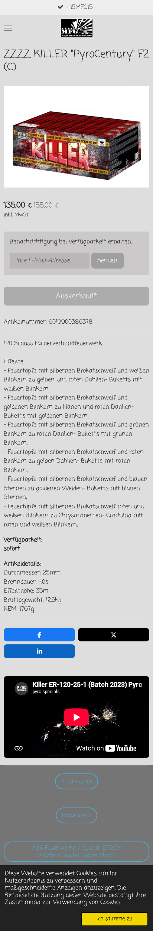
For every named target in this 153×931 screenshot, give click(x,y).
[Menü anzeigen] (8, 28)
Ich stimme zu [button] (115, 919)
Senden (107, 260)
